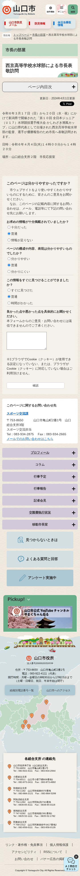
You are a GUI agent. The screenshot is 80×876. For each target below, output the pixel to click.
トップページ (21, 34)
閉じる (76, 856)
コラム (40, 464)
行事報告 (40, 488)
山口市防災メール (15, 24)
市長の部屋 (39, 34)
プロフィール (40, 452)
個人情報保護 (59, 844)
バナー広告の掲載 (52, 858)
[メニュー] (62, 9)
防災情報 (40, 23)
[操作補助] (51, 9)
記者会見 (40, 500)
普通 (14, 233)
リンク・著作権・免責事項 (24, 844)
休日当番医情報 (64, 24)
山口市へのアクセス (58, 690)
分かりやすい (20, 259)
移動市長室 (40, 524)
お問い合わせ (24, 858)
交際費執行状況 (40, 512)
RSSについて (53, 851)
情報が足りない (22, 240)
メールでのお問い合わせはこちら (30, 439)
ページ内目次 (40, 87)
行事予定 (40, 476)
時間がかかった (22, 303)
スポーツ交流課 (17, 413)
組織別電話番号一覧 (22, 690)
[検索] (73, 9)
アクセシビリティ (24, 851)
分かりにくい (20, 271)
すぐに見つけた (22, 290)
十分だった (19, 227)
